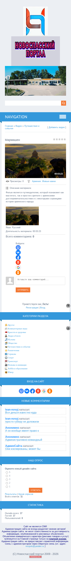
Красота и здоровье (17, 332)
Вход (42, 307)
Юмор (11, 372)
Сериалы (12, 354)
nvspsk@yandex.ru (35, 546)
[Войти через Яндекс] (18, 262)
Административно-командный (23, 439)
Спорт (11, 357)
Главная (9, 126)
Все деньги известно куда (20, 412)
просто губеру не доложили (22, 421)
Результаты (11, 494)
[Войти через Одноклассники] (18, 272)
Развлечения (13, 350)
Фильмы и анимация (17, 365)
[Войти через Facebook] (18, 257)
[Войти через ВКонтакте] (18, 252)
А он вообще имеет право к (22, 430)
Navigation (16, 116)
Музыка (11, 339)
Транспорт (13, 361)
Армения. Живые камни (44, 181)
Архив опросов (25, 494)
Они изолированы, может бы (22, 448)
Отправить (23, 290)
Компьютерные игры (17, 328)
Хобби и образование (18, 368)
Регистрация (32, 307)
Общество (12, 343)
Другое (11, 325)
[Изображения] (22, 216)
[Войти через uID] (18, 247)
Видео (19, 126)
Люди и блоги (14, 336)
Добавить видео (57, 127)
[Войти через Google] (18, 267)
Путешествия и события (19, 347)
